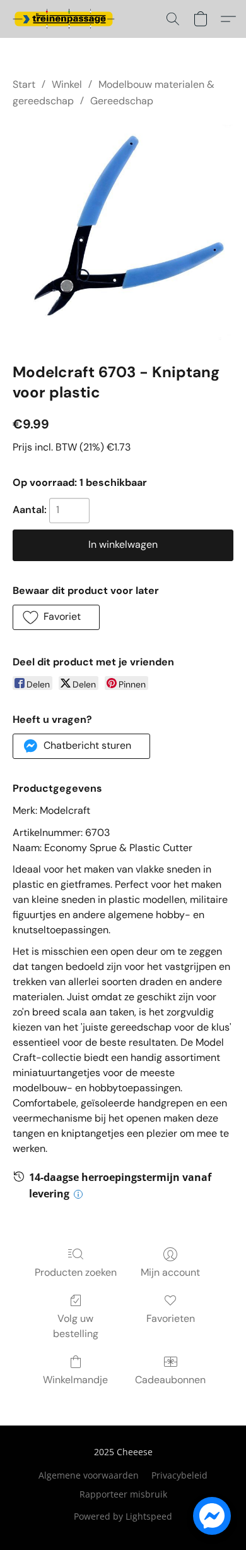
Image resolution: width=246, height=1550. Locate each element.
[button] (66, 19)
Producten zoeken (76, 1272)
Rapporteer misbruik (123, 1494)
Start (24, 84)
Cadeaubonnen (170, 1379)
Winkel (67, 84)
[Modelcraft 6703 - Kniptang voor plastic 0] (123, 232)
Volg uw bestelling (75, 1326)
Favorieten (170, 1318)
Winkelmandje (75, 1379)
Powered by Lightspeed (123, 1516)
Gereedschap (121, 100)
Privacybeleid (179, 1475)
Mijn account (170, 1272)
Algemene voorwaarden (88, 1475)
